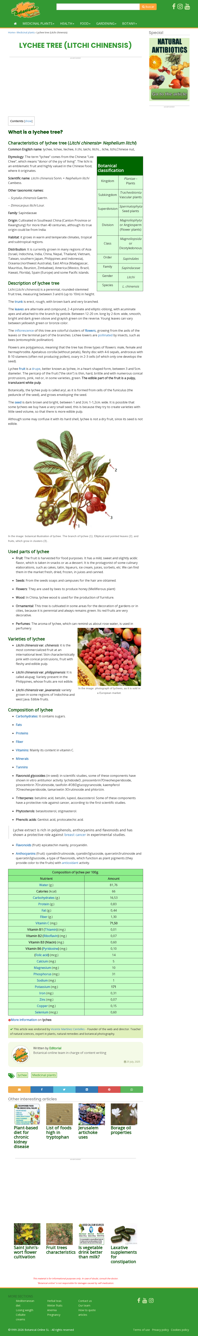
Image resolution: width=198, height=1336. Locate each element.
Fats (19, 725)
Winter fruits (54, 1305)
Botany (128, 23)
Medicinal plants (37, 23)
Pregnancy (53, 1315)
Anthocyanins (26, 853)
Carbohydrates (44, 898)
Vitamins (22, 750)
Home (11, 32)
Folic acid (41, 955)
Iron (42, 993)
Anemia (52, 1310)
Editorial (55, 1048)
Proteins (22, 733)
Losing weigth (24, 1310)
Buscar (149, 6)
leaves (19, 309)
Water (43, 885)
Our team (84, 1305)
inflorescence (24, 330)
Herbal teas (54, 1301)
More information (24, 1020)
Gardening (105, 23)
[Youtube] (144, 1301)
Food (84, 23)
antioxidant (70, 863)
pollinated (105, 335)
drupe (36, 369)
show (28, 121)
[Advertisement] (75, 86)
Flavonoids (23, 845)
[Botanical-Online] (31, 10)
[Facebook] (138, 1301)
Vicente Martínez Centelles (68, 1029)
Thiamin (51, 929)
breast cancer (75, 834)
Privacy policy (160, 1330)
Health (66, 23)
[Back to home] (15, 23)
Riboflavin (51, 936)
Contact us (85, 1301)
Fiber (19, 742)
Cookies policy (180, 1330)
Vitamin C (42, 923)
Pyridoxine (50, 948)
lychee (22, 1075)
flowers (90, 330)
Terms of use (141, 1330)
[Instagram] (151, 1301)
